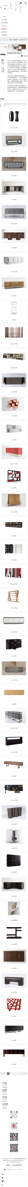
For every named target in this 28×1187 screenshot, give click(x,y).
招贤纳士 (4, 1108)
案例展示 (4, 35)
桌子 (13, 104)
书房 (5, 105)
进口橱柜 (4, 19)
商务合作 (4, 1105)
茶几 (18, 104)
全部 (5, 104)
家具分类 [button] (4, 32)
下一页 (19, 1073)
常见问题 (4, 1098)
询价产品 (20, 8)
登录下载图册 (2, 69)
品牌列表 (15, 39)
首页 (4, 16)
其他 (24, 104)
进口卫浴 (4, 26)
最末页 (25, 1073)
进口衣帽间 (4, 23)
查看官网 (3, 62)
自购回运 (4, 1094)
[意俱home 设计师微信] (25, 3)
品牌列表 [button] (4, 29)
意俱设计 (4, 1091)
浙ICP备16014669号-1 (15, 1162)
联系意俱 (4, 1087)
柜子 (10, 104)
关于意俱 (4, 1084)
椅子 (16, 104)
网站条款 (4, 1101)
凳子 (21, 104)
